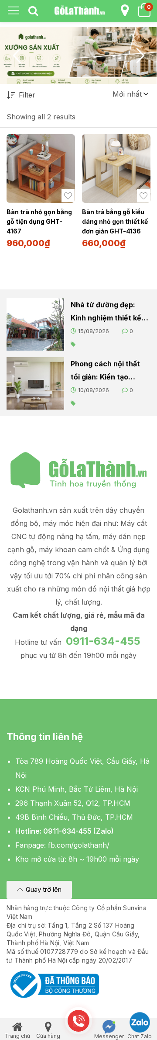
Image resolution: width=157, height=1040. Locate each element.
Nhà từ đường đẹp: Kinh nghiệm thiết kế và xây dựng (106, 312)
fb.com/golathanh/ (78, 845)
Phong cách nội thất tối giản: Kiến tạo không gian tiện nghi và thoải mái (105, 371)
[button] (129, 94)
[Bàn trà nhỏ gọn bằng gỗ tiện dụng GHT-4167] (41, 168)
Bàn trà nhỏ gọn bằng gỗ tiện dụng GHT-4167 (39, 221)
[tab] (33, 11)
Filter (27, 94)
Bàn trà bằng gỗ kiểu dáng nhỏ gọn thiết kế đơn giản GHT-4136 (115, 221)
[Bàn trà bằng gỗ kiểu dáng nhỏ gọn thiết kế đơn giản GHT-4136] (116, 168)
